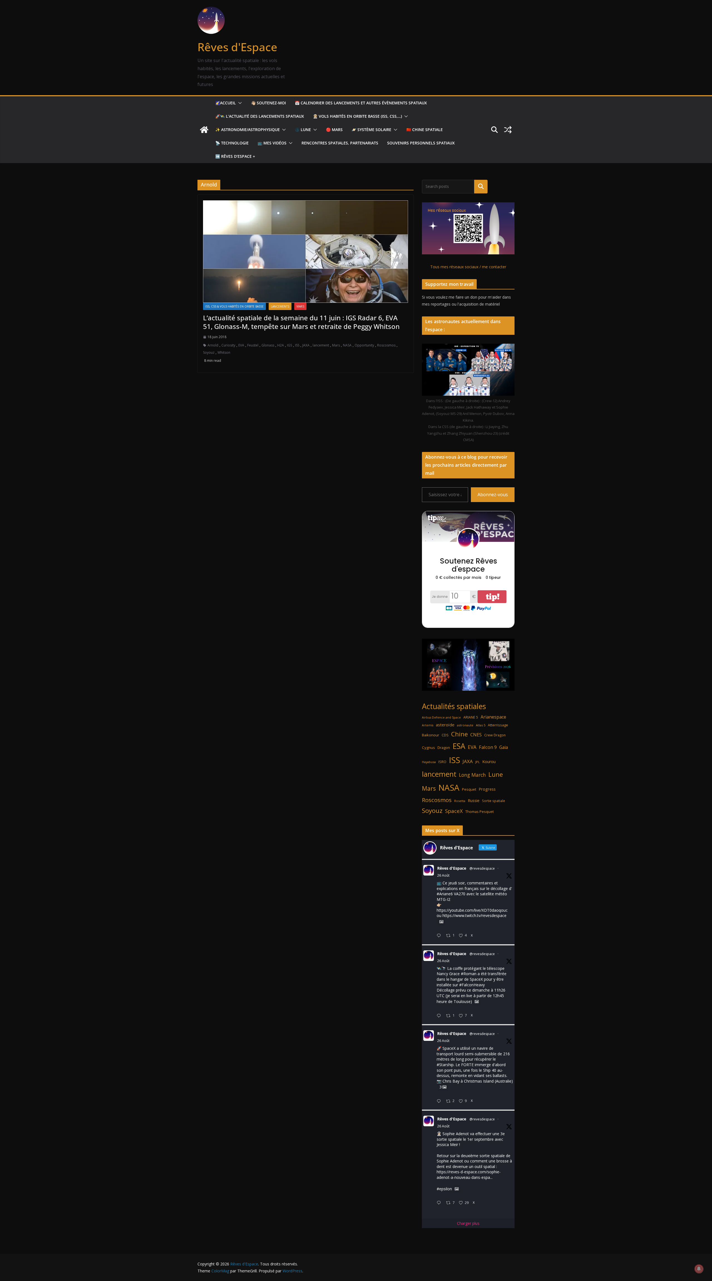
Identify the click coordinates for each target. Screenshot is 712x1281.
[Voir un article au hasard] (508, 129)
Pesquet (469, 789)
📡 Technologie (232, 143)
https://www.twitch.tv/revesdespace (474, 915)
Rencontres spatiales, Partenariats (339, 143)
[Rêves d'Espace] (204, 129)
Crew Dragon (495, 735)
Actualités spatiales (454, 706)
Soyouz (208, 352)
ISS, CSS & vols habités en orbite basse (234, 306)
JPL (477, 762)
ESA (459, 746)
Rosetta (459, 801)
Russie (473, 800)
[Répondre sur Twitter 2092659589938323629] (440, 1016)
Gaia (503, 747)
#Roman (468, 973)
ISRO (442, 761)
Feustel (252, 345)
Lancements (280, 306)
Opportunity (364, 345)
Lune (495, 774)
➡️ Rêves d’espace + (235, 156)
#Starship (445, 1064)
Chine (459, 734)
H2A (280, 345)
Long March (472, 774)
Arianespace (493, 717)
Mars (300, 306)
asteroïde (445, 724)
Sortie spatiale (493, 800)
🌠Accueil (225, 102)
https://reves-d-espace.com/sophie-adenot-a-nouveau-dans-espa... (469, 1174)
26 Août (443, 875)
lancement (321, 345)
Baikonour (430, 734)
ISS (297, 345)
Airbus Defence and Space (441, 717)
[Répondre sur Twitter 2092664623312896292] (440, 936)
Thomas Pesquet (479, 811)
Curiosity (228, 345)
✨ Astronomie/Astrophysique (247, 129)
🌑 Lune (303, 129)
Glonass (267, 345)
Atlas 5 (480, 725)
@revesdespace (482, 868)
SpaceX (454, 810)
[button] (239, 103)
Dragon (443, 747)
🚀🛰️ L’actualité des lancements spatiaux (259, 116)
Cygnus (428, 747)
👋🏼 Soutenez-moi (268, 102)
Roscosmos (386, 345)
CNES (476, 734)
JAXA (306, 345)
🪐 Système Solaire (371, 129)
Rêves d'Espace (237, 47)
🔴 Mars (334, 129)
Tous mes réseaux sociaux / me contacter (468, 266)
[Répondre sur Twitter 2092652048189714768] (440, 1101)
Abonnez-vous (493, 494)
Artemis (427, 725)
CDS (445, 734)
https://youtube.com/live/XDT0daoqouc (472, 910)
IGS (289, 345)
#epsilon (444, 1188)
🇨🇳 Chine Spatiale (424, 129)
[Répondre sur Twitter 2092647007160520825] (440, 1203)
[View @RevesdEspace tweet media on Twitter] (441, 921)
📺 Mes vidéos (272, 143)
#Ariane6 (445, 893)
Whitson (223, 352)
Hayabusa (429, 762)
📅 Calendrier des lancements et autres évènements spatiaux (361, 102)
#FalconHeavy (472, 984)
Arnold (212, 345)
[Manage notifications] (698, 1268)
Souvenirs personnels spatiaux (421, 143)
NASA (347, 345)
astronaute (465, 725)
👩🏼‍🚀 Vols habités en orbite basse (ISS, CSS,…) (357, 116)
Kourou (489, 761)
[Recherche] (481, 186)
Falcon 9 (488, 747)
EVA (241, 345)
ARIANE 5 (470, 717)
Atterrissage (498, 724)
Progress (487, 789)
